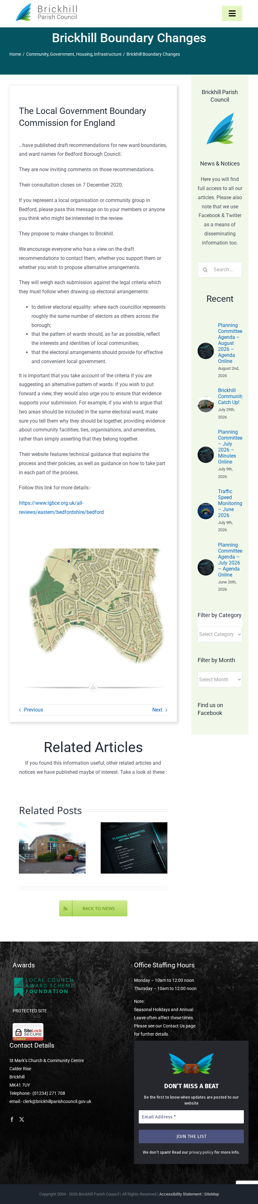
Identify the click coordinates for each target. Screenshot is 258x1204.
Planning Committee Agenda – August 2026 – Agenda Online (230, 343)
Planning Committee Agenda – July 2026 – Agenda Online (230, 560)
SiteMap (211, 1194)
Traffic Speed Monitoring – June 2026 (230, 503)
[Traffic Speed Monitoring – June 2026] (206, 507)
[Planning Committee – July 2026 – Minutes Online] (206, 451)
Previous (33, 710)
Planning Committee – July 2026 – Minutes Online (230, 447)
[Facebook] (11, 1119)
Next (157, 710)
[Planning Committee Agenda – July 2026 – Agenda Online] (206, 563)
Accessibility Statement (180, 1194)
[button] (23, 847)
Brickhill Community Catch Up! (231, 396)
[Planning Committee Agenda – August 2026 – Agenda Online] (206, 347)
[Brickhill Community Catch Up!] (206, 400)
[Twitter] (21, 1119)
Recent (219, 299)
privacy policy (201, 1152)
